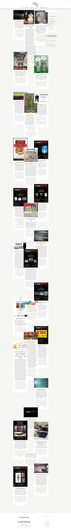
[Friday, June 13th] (41, 335)
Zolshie (43, 257)
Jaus (45, 307)
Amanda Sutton (37, 106)
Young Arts (41, 257)
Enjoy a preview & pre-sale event (18, 366)
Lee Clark (20, 371)
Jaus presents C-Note (20, 444)
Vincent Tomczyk (30, 366)
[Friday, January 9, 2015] (41, 193)
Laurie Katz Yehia (21, 261)
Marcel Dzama (35, 358)
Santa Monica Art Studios (20, 75)
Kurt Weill (29, 225)
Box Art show (32, 117)
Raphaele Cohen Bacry (40, 31)
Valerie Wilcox (19, 267)
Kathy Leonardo (17, 22)
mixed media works (28, 47)
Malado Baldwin (27, 121)
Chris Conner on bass (30, 421)
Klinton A (15, 371)
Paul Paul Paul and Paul (43, 78)
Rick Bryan (35, 278)
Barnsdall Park (39, 391)
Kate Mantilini (24, 370)
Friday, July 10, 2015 (41, 63)
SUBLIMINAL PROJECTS (28, 52)
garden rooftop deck (17, 260)
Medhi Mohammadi (45, 254)
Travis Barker (19, 170)
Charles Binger (41, 206)
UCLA (44, 357)
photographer (29, 122)
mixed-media (22, 74)
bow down (30, 117)
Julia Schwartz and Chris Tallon (30, 354)
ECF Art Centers (39, 249)
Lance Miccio (28, 44)
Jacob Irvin (45, 108)
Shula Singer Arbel (16, 215)
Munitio (16, 168)
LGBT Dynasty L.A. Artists (40, 393)
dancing (16, 258)
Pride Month (39, 395)
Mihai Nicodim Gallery (20, 493)
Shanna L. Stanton (40, 484)
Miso (28, 169)
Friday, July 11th (31, 301)
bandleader (30, 271)
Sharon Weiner (35, 52)
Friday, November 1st (20, 475)
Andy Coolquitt (43, 348)
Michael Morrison (43, 354)
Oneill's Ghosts (42, 308)
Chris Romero (40, 248)
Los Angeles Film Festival (38, 353)
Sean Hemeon (34, 51)
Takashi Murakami (34, 365)
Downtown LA (41, 29)
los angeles (45, 165)
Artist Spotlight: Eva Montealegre (50, 23)
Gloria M (25, 367)
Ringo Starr (38, 112)
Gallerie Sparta (39, 392)
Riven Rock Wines (24, 376)
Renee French (44, 31)
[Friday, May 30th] (41, 383)
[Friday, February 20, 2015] (31, 210)
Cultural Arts (42, 107)
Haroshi (30, 40)
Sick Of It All (19, 169)
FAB (22, 320)
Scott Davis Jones (34, 364)
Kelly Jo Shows (30, 355)
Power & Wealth (33, 170)
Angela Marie (39, 476)
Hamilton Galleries (16, 107)
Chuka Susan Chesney (29, 348)
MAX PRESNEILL (30, 425)
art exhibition (41, 106)
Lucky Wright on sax (28, 278)
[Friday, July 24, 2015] (20, 96)
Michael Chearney (33, 359)
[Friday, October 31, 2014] (20, 246)
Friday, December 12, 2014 (41, 149)
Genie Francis (16, 367)
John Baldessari (30, 353)
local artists (20, 74)
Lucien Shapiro (30, 46)
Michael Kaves (15, 375)
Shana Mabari (32, 52)
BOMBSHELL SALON (16, 320)
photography (16, 75)
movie (46, 354)
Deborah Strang (34, 223)
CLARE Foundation (24, 364)
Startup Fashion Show (44, 484)
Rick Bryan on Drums (21, 214)
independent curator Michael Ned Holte (19, 211)
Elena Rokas (41, 479)
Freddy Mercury (38, 446)
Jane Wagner (43, 109)
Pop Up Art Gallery (20, 110)
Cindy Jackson (32, 348)
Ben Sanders (44, 247)
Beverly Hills (26, 166)
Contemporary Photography (42, 28)
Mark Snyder (44, 110)
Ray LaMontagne (32, 278)
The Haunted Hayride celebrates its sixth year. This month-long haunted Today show (20, 266)
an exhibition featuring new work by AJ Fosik (30, 31)
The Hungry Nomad (20, 112)
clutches (26, 34)
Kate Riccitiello (26, 43)
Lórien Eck (24, 371)
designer (39, 29)
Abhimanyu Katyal (28, 222)
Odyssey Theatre (39, 308)
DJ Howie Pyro (17, 259)
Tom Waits (32, 124)
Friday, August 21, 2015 (20, 60)
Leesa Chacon (42, 253)
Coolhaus (15, 105)
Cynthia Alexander (32, 34)
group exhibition (32, 39)
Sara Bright (31, 364)
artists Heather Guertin (21, 490)
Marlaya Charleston (33, 168)
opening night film (28, 170)
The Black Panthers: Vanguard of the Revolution (31, 174)
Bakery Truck (16, 104)
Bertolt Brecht (28, 223)
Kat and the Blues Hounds (34, 277)
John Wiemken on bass (20, 212)
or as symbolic (30, 49)
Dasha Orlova (19, 443)
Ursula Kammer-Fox (18, 380)
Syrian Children (15, 447)
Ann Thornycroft (26, 31)
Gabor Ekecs (29, 351)
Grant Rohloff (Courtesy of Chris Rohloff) (22, 368)
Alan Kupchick (42, 164)
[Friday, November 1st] (20, 476)
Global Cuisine (22, 367)
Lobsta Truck (20, 108)
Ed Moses (31, 350)
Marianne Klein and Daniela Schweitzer (21, 25)
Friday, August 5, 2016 (20, 14)
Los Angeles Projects (45, 77)
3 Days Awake (43, 246)
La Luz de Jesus (45, 209)
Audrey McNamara (28, 32)
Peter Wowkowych (39, 355)
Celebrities (25, 490)
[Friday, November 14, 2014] (41, 236)
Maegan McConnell (32, 225)
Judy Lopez (41, 253)
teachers (25, 493)
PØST (42, 166)
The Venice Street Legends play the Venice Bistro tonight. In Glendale (31, 311)
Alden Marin (24, 359)
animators (15, 490)
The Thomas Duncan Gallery (22, 494)
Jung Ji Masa (41, 481)
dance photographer (43, 391)
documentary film (45, 107)
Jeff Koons (34, 352)
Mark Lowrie (43, 353)
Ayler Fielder (41, 247)
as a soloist (27, 271)
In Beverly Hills (34, 167)
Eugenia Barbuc (42, 108)
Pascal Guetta (36, 395)
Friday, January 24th (20, 429)
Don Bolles (20, 259)
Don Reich (18, 365)
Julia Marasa (45, 109)
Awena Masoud (44, 106)
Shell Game (30, 123)
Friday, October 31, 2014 (20, 245)
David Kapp (28, 35)
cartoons (21, 164)
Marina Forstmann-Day (19, 372)
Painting (25, 74)
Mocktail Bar (17, 375)
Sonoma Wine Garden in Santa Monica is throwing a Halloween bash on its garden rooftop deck (20, 264)
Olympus (40, 166)
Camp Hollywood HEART (17, 73)
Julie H (17, 370)
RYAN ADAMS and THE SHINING (23, 26)
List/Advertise (47, 524)
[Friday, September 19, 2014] (41, 292)
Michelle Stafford (23, 375)
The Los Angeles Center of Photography (42, 33)
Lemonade (22, 371)
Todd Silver (25, 379)
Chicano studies (44, 206)
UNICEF (18, 447)
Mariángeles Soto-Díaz (34, 46)
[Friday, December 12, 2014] (41, 150)
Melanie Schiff (40, 354)
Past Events (22, 22)
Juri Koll (34, 354)
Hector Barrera (19, 107)
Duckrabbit (39, 350)
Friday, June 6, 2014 (31, 334)
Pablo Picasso (28, 360)
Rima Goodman (20, 376)
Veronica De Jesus (45, 166)
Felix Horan (46, 108)
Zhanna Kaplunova (32, 367)
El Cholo (22, 365)
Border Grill (21, 104)
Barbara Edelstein (32, 32)
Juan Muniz (17, 24)
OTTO (23, 375)
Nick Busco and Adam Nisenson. (41, 447)
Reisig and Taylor (33, 362)
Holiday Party (32, 40)
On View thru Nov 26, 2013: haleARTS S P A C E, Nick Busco (41, 428)
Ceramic (40, 76)
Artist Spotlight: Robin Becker (49, 25)
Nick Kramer (40, 355)
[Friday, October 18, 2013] (41, 468)
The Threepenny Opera (33, 227)
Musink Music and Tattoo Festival (20, 168)
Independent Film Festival (29, 310)
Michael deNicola (21, 374)
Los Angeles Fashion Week (42, 482)
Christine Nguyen (21, 363)
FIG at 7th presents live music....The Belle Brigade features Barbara (30, 275)
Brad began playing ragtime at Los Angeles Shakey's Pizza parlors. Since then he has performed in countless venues (31, 272)
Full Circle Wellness (17, 106)
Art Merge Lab (38, 247)
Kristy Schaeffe (32, 43)
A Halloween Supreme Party (20, 253)
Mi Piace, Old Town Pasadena (49, 19)
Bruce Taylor (21, 362)
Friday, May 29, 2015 (31, 102)
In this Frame (43, 30)
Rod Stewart (28, 457)
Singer (32, 279)
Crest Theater (35, 348)
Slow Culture (43, 32)
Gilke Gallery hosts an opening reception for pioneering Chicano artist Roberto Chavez (41, 208)
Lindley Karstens (41, 77)
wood (42, 79)
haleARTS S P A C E (27, 40)
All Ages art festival (19, 103)
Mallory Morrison (40, 394)
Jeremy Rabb (27, 225)
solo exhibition (32, 123)
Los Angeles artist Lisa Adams (33, 357)
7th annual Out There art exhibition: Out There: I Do (30, 343)
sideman (31, 279)
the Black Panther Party (33, 173)
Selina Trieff (29, 52)
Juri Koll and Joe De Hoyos (18, 492)
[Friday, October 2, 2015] (41, 17)
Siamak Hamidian (45, 113)
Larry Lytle (17, 371)
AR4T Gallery (18, 490)
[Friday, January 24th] (20, 430)
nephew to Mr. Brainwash (44, 394)
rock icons (26, 457)
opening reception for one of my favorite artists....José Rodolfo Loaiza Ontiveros (20, 323)
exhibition (29, 224)
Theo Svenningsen (21, 378)
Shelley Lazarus (22, 377)
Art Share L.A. (32, 31)
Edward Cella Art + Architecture (40, 306)
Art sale (25, 73)
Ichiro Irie (17, 444)
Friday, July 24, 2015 (20, 95)
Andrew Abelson (32, 222)
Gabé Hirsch (22, 443)
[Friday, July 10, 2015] (41, 64)
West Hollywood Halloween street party (20, 268)
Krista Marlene (33, 355)
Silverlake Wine (41, 397)
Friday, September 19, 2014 (41, 290)
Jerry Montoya (19, 167)
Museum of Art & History (34, 47)
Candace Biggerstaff (31, 347)
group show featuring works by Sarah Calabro (42, 250)
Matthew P (21, 373)
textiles (35, 52)
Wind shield (32, 125)
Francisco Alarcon (35, 350)
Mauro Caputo (24, 373)
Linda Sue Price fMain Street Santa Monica (32, 45)
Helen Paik (39, 251)
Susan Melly (31, 365)
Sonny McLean (20, 215)
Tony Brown (41, 256)
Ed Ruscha (20, 365)
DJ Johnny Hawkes (18, 105)
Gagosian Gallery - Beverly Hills (23, 491)
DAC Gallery (43, 248)
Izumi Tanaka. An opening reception (39, 252)
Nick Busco (37, 447)
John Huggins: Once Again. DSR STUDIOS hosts (31, 42)
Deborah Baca (33, 349)
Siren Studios (40, 32)
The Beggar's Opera (29, 227)
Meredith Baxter (17, 374)
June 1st (19, 370)
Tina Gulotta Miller (41, 114)
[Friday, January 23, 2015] (20, 197)
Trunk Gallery (44, 114)
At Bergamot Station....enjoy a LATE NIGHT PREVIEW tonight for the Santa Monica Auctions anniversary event (30, 345)
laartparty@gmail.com (28, 526)
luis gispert (32, 120)
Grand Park (20, 260)
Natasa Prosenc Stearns (31, 48)
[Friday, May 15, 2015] (41, 98)
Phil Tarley (29, 361)
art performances (39, 477)
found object (29, 37)
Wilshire (18, 448)
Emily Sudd (46, 350)
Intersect (43, 108)
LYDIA (46, 482)
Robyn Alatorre (29, 363)
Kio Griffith (46, 253)
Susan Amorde (28, 365)
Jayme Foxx (17, 167)
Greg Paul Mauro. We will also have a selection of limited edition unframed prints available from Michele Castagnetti (31, 39)
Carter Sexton (20, 210)
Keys (25, 278)
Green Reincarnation (42, 480)
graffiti (36, 30)
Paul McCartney (39, 111)
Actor (36, 420)
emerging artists (26, 119)
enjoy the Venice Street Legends (39, 351)
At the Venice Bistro (41, 349)
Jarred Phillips (45, 252)
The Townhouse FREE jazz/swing (32, 428)
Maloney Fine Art (16, 493)
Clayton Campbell (28, 422)
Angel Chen (28, 117)
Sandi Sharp (31, 457)
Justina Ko (43, 253)
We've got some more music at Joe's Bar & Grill (42, 210)
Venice (22, 267)
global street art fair (45, 29)
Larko (45, 481)
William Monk (29, 125)
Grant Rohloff (16, 368)
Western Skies (39, 167)
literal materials (26, 46)
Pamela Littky (45, 308)
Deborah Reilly (36, 29)
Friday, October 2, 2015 (41, 16)
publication (42, 309)
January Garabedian (21, 369)
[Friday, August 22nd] (31, 258)
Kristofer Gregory (39, 481)
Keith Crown (22, 445)
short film (42, 113)
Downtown (35, 166)
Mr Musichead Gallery (31, 121)
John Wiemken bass (29, 277)
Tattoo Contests (16, 170)
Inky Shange (38, 481)
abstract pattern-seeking (32, 29)
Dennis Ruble (32, 422)
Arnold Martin (29, 31)
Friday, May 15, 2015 (41, 97)
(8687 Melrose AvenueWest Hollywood (41, 246)
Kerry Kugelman (29, 43)
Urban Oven (20, 113)
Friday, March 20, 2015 (20, 148)
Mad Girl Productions (38, 483)
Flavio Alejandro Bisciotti (20, 321)
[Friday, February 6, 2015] (31, 155)
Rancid (16, 169)
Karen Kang (21, 370)
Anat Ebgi (41, 348)
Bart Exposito (38, 76)
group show (39, 208)
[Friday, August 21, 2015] (20, 61)
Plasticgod (18, 376)
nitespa (21, 109)
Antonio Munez (15, 361)
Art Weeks (24, 361)
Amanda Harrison (19, 360)
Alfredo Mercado (16, 360)
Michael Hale (24, 374)
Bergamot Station (30, 33)
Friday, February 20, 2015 (31, 209)
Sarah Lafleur (16, 377)
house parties (18, 261)
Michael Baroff (19, 109)
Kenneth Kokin (29, 424)
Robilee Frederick (31, 50)
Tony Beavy (42, 357)
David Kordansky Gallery (27, 118)
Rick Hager (42, 355)
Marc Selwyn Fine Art (29, 168)
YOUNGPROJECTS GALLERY (21, 216)
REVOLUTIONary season (27, 226)
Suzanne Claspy (24, 446)
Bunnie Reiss (20, 23)
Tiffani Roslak (22, 379)
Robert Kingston (27, 50)
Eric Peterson (44, 351)
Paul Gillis (31, 426)
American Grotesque (31, 165)
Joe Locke (22, 167)
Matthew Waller (41, 254)
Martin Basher (45, 353)
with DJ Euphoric (42, 485)
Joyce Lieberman (33, 310)
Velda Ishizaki (21, 380)
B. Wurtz (44, 349)
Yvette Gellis (24, 380)
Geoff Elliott (31, 224)
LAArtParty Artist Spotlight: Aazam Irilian (51, 21)
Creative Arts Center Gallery (31, 166)
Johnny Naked (33, 353)
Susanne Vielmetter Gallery (43, 79)
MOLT (29, 169)
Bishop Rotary (18, 164)
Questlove (44, 111)
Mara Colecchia (29, 358)
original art (16, 262)
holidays (15, 261)
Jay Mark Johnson (24, 369)
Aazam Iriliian (28, 29)
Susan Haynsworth (20, 324)
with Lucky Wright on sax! (21, 448)
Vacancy (44, 309)
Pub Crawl (19, 262)
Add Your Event (47, 522)
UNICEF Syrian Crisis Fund (22, 447)
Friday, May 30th (41, 382)
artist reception (34, 165)
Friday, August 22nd (31, 257)
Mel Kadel (37, 31)
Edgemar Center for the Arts (38, 108)
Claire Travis (20, 364)
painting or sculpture (32, 360)
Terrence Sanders (32, 427)
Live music (16, 25)
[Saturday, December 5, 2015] (31, 17)
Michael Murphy (17, 26)
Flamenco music (32, 309)
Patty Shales (15, 376)
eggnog (26, 36)
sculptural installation (31, 51)
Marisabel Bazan (23, 372)
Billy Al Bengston (18, 362)
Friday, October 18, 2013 (41, 467)
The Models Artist (37, 114)
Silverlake (38, 32)
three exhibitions (30, 53)
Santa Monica (39, 113)
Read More (36, 43)
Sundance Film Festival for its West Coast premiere (30, 171)
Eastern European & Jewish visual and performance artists (31, 423)
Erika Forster (22, 23)
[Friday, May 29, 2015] (31, 103)
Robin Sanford (44, 355)
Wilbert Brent (44, 256)
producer (40, 309)
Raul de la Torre (29, 362)
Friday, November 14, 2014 (41, 235)
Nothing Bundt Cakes (21, 375)
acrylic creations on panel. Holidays (30, 30)
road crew (46, 447)
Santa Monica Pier (19, 263)
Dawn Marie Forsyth (30, 349)
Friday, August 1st (20, 306)
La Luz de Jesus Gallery (24, 492)
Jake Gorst (40, 109)
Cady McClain (24, 362)
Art (21, 103)
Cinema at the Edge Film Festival (33, 308)
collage (19, 320)
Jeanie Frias (31, 352)
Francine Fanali (38, 480)
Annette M (25, 360)
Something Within (45, 255)
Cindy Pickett (18, 364)
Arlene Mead (28, 344)
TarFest (19, 111)
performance (41, 255)
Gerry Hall (46, 76)
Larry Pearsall (39, 253)
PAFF (31, 170)
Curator (21, 320)
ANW (34, 222)
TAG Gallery (33, 52)
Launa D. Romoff (31, 356)
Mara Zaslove (37, 78)
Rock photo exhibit (45, 112)
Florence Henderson (24, 366)
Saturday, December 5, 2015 (31, 15)
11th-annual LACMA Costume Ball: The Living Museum (20, 252)
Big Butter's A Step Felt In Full (33, 223)
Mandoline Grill (15, 109)
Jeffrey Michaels (39, 209)
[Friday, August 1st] (20, 307)
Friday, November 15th (30, 454)
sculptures (28, 123)
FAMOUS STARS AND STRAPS (19, 166)
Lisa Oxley (29, 357)
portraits (42, 111)
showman (29, 279)
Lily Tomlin (42, 110)
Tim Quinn (30, 124)
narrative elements (27, 48)
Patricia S (25, 375)
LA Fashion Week (42, 481)
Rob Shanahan (41, 112)
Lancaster (26, 44)
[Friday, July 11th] (31, 302)
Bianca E (15, 362)
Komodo (18, 108)
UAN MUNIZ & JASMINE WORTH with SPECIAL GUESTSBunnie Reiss (21, 28)
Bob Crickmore (32, 271)
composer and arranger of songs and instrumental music (31, 274)
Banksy (34, 346)
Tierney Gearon (19, 379)
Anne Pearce (23, 360)
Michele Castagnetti (19, 375)
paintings (39, 78)
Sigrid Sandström (44, 356)
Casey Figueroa (40, 478)
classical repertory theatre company (28, 223)
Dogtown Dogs (21, 105)
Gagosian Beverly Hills (32, 351)
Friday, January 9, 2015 (41, 192)
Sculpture (18, 324)
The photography (34, 457)
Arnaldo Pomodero (32, 344)
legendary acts (45, 446)
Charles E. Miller (38, 107)
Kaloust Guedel (42, 209)
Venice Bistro (21, 325)
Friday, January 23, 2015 (20, 196)
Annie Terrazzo (42, 476)
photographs (32, 122)
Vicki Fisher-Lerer (34, 311)
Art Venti (22, 361)
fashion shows (43, 479)
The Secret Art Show (17, 494)
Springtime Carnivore (16, 111)
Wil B (21, 170)
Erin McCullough (42, 249)
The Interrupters (19, 170)
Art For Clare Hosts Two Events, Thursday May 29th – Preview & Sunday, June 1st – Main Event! (20, 342)
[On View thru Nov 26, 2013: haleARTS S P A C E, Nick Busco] (41, 431)
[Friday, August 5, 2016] (20, 15)
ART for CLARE (19, 361)
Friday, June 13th (41, 334)
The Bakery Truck (22, 111)
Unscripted (35, 54)
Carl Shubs (34, 347)
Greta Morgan (20, 106)
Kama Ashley (20, 24)
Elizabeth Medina (42, 350)
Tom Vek (32, 175)
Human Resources (31, 167)
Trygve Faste (33, 54)
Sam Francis (29, 364)
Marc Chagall (32, 358)
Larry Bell (28, 356)
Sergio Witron (29, 427)
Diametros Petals (31, 35)
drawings (32, 118)
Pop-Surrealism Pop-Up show (33, 361)
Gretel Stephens (28, 39)
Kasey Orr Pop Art (44, 481)
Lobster (30, 120)
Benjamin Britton (26, 33)
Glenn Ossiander (19, 367)
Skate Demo (21, 169)
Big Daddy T (19, 104)
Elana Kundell (24, 365)
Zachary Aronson (42, 167)
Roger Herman (33, 363)
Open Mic (43, 355)
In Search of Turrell (43, 307)
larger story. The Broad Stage (33, 44)
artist (38, 28)
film (32, 350)
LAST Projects (42, 165)
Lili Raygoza (39, 110)
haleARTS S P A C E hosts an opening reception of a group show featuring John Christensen (31, 277)
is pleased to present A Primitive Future (31, 41)
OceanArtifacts (41, 483)
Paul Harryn (33, 49)
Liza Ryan (28, 120)
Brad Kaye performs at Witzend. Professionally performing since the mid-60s (30, 273)
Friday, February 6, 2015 (31, 154)
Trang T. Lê (30, 54)
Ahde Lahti (19, 359)
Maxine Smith (29, 359)
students (23, 493)
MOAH (30, 47)
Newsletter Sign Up (51, 28)
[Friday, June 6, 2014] (31, 336)
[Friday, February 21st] (31, 412)
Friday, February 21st (31, 411)
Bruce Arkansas (42, 477)
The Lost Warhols (44, 397)
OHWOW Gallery (26, 122)
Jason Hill (17, 74)
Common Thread (28, 34)
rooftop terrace (34, 50)
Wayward (39, 485)
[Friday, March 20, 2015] (20, 149)
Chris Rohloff (18, 363)
